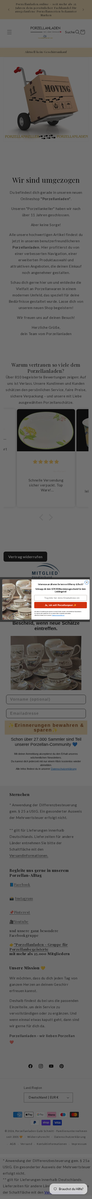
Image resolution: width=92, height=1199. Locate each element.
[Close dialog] (87, 582)
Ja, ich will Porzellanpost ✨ (60, 605)
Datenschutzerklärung (58, 615)
